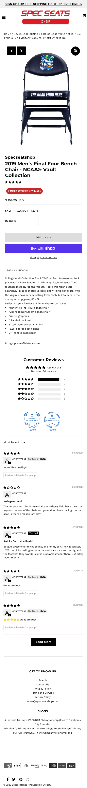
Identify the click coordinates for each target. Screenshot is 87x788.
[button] (13, 182)
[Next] (21, 50)
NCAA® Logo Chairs (26, 34)
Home (7, 34)
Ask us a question (18, 269)
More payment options (43, 257)
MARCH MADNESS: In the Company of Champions (42, 732)
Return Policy (43, 696)
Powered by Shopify (40, 784)
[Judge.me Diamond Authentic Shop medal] (32, 420)
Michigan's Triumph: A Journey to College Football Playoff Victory (42, 728)
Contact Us (42, 684)
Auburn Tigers (44, 286)
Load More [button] (43, 642)
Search (42, 680)
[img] (11, 453)
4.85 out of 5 (54, 367)
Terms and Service (42, 692)
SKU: (8, 210)
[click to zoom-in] (75, 51)
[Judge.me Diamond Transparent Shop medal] (52, 420)
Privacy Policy (42, 688)
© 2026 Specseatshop (15, 784)
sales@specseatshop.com (42, 701)
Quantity (10, 220)
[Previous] (11, 50)
